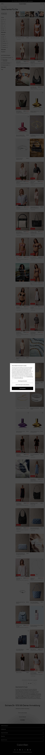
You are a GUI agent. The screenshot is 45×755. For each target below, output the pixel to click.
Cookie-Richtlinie (29, 376)
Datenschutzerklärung (18, 377)
